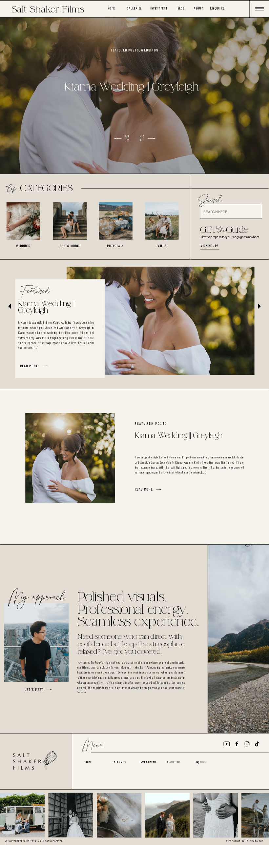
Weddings (149, 50)
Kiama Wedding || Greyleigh (131, 87)
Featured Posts (125, 50)
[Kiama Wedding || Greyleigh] (161, 321)
